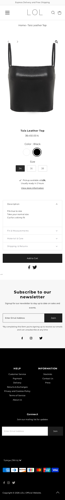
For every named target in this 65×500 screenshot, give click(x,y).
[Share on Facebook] (29, 268)
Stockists (47, 374)
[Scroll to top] (57, 492)
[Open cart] (59, 12)
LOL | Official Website (30, 493)
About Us (17, 400)
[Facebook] (22, 338)
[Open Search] (53, 12)
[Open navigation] (9, 12)
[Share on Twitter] (34, 268)
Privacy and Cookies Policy (17, 391)
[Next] (17, 42)
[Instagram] (31, 338)
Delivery (17, 382)
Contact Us (47, 378)
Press (47, 382)
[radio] (26, 152)
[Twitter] (40, 338)
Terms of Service (17, 395)
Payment (17, 378)
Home (22, 25)
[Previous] (9, 42)
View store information (32, 188)
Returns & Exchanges (17, 387)
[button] (32, 204)
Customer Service (17, 374)
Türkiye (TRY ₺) (11, 460)
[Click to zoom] (56, 42)
